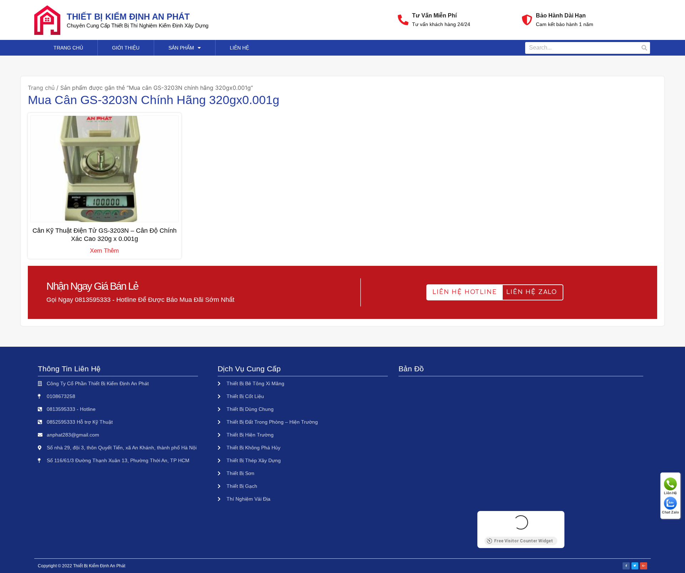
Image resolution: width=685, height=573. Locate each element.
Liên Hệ (239, 48)
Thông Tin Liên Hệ (69, 369)
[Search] (644, 48)
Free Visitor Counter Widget (523, 540)
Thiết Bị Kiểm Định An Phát (128, 16)
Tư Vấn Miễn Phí (434, 15)
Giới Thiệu (125, 48)
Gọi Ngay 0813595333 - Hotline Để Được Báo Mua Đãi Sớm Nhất (140, 299)
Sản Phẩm (181, 48)
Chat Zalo (670, 512)
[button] (464, 292)
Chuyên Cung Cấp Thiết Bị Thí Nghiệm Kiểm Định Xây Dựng (137, 25)
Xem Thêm (104, 250)
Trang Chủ (68, 48)
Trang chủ (41, 87)
